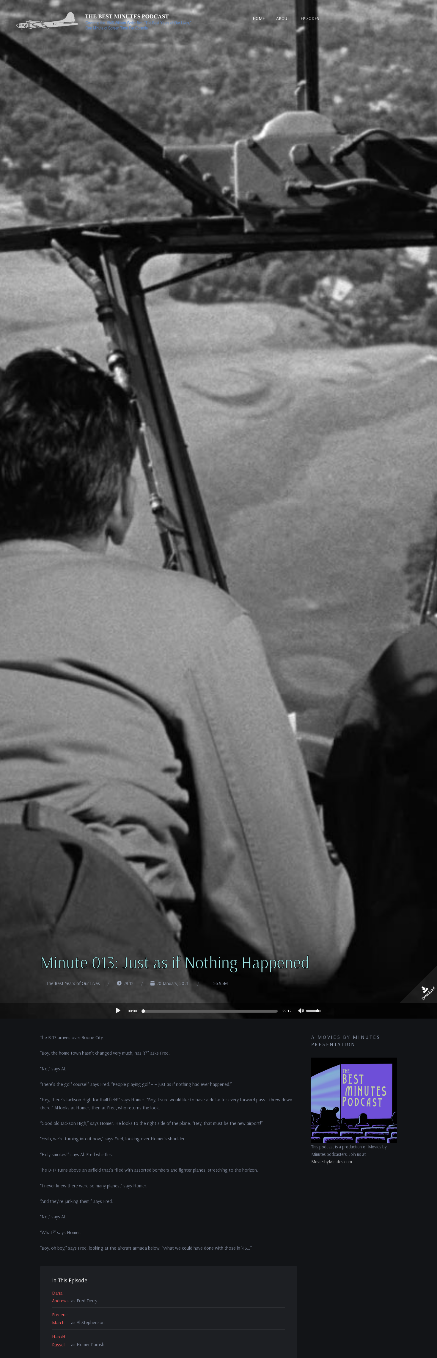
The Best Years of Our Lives (73, 983)
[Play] (118, 1010)
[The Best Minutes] (104, 21)
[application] (218, 1011)
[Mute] (301, 1011)
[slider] (210, 1011)
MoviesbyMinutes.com (331, 1161)
